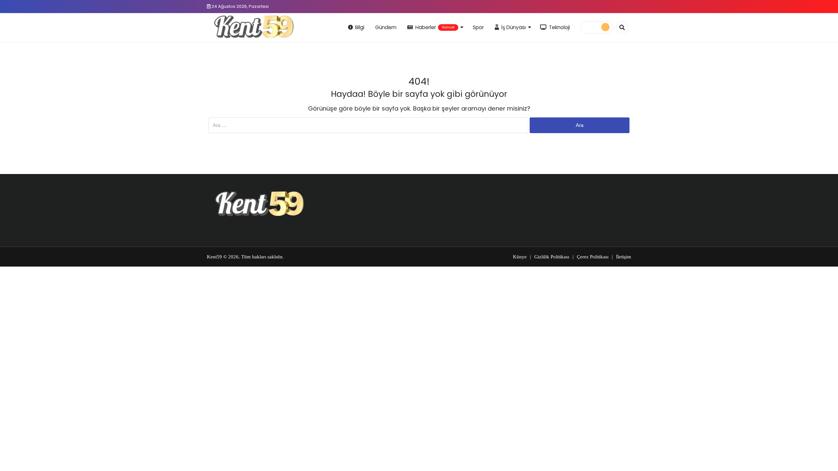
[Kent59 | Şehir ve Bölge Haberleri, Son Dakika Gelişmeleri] (255, 26)
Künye (520, 256)
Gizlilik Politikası (551, 256)
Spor (478, 27)
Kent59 (214, 256)
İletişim (623, 256)
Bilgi (359, 27)
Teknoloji (559, 27)
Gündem (385, 27)
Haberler (435, 27)
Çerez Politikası (593, 256)
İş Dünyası (513, 27)
